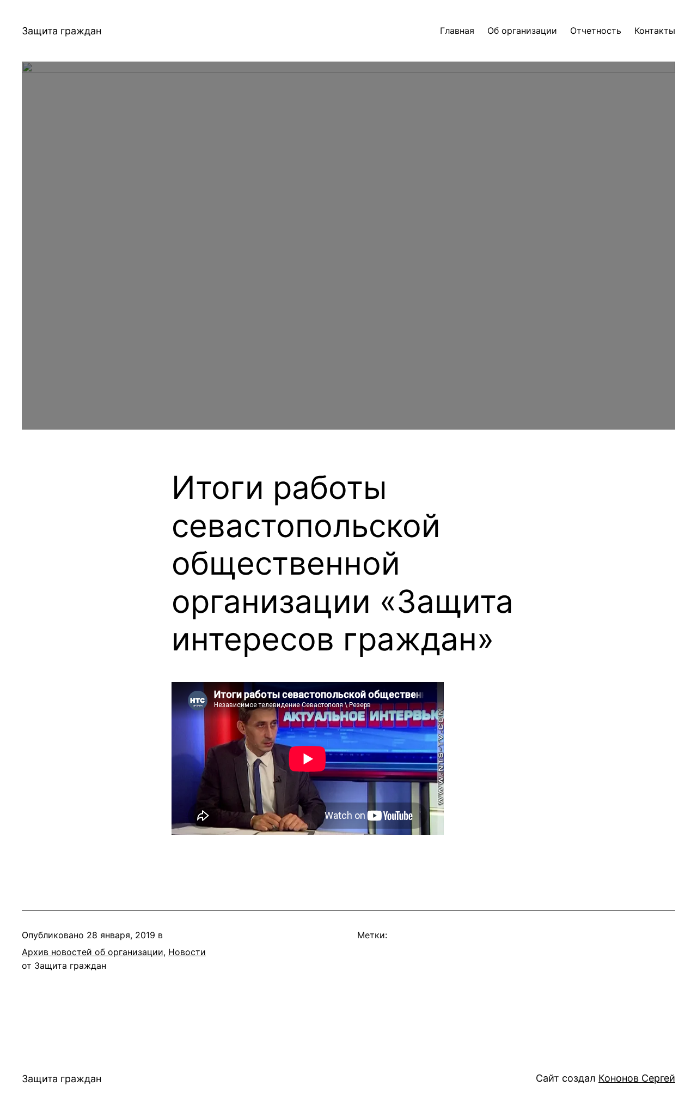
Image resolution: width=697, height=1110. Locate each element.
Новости (187, 951)
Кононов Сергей (636, 1078)
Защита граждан (61, 31)
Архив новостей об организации (92, 951)
